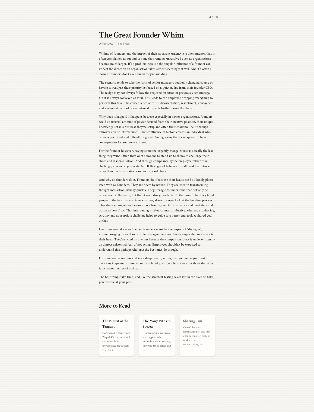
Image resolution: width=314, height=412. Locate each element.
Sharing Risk (192, 321)
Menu (213, 17)
